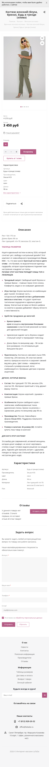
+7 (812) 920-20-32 (26, 721)
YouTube (27, 709)
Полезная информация (25, 654)
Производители (24, 658)
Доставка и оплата (24, 675)
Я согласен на (23, 618)
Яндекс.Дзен (33, 709)
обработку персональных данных (29, 618)
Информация (24, 667)
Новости (24, 647)
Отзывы (24, 661)
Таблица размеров (24, 672)
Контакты (24, 650)
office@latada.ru (26, 727)
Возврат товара (24, 679)
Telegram (20, 709)
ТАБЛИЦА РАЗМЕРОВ (11, 247)
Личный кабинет (24, 682)
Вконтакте (14, 709)
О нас (24, 642)
